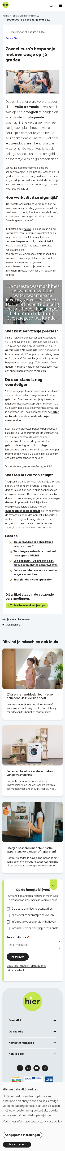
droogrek (30, 112)
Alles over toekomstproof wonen (32, 915)
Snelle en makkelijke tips (29, 605)
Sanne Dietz (13, 38)
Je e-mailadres (17, 937)
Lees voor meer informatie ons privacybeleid (26, 968)
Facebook (20, 1068)
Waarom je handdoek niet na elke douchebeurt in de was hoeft (30, 696)
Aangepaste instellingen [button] (22, 1135)
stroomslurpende (30, 117)
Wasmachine (13, 624)
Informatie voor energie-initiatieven (33, 921)
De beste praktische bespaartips (32, 908)
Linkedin (28, 1068)
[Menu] (60, 5)
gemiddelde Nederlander (21, 350)
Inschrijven (17, 956)
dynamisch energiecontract (22, 510)
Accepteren (16, 1144)
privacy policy (53, 1121)
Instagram (45, 1068)
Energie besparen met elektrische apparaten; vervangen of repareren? (31, 849)
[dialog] (32, 1116)
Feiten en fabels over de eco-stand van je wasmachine (31, 773)
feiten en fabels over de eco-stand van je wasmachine (32, 416)
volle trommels (27, 107)
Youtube (36, 1068)
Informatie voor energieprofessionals (34, 928)
